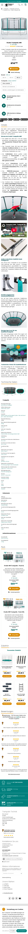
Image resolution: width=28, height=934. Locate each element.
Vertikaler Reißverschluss (6, 498)
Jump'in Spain (7, 887)
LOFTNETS (6, 884)
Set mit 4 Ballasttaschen (7, 695)
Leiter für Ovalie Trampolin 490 (21, 695)
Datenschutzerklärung (7, 820)
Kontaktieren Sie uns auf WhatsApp (13, 859)
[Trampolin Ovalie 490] (14, 26)
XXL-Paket (19, 1)
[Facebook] (9, 898)
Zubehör (17, 119)
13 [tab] (18, 37)
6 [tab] (9, 37)
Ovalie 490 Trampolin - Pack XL (14, 565)
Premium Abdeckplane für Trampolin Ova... (7, 667)
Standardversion (8, 893)
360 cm (4, 77)
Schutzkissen (14, 163)
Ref (6, 46)
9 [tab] (13, 37)
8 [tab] (12, 37)
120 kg (2, 420)
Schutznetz (16, 171)
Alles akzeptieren (22, 930)
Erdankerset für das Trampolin (21, 667)
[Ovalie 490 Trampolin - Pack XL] (14, 562)
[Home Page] (2, 8)
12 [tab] (17, 37)
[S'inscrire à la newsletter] (21, 874)
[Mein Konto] (22, 5)
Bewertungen (19, 46)
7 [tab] (10, 37)
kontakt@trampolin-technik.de (10, 855)
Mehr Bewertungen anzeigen (14, 774)
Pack (11, 119)
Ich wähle (12, 930)
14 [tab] (20, 37)
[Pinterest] (16, 898)
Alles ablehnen (5, 930)
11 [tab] (16, 37)
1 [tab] (2, 37)
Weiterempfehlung (6, 877)
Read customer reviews (9, 837)
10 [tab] (14, 37)
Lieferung (4, 822)
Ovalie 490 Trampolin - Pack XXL (14, 612)
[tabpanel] (14, 26)
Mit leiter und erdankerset (9, 86)
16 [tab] (23, 37)
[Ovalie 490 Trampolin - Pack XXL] (14, 608)
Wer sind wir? (5, 814)
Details (9, 99)
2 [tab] (4, 37)
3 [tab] (5, 37)
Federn (25, 138)
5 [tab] (8, 37)
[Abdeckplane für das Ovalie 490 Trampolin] (7, 659)
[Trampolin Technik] (10, 5)
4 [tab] (6, 37)
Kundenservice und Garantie (8, 818)
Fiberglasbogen (20, 185)
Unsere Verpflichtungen (7, 817)
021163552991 (6, 850)
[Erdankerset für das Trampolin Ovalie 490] (21, 659)
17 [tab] (24, 37)
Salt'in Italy (6, 885)
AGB (3, 823)
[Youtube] (20, 898)
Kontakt (4, 815)
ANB (6, 823)
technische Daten (9, 382)
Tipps (3, 825)
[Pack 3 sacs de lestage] (7, 687)
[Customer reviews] (8, 830)
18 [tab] (25, 37)
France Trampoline (8, 889)
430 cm (11, 77)
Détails (14, 57)
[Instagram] (13, 898)
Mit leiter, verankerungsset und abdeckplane (13, 90)
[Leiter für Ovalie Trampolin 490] (21, 687)
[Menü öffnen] (2, 4)
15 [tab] (21, 37)
